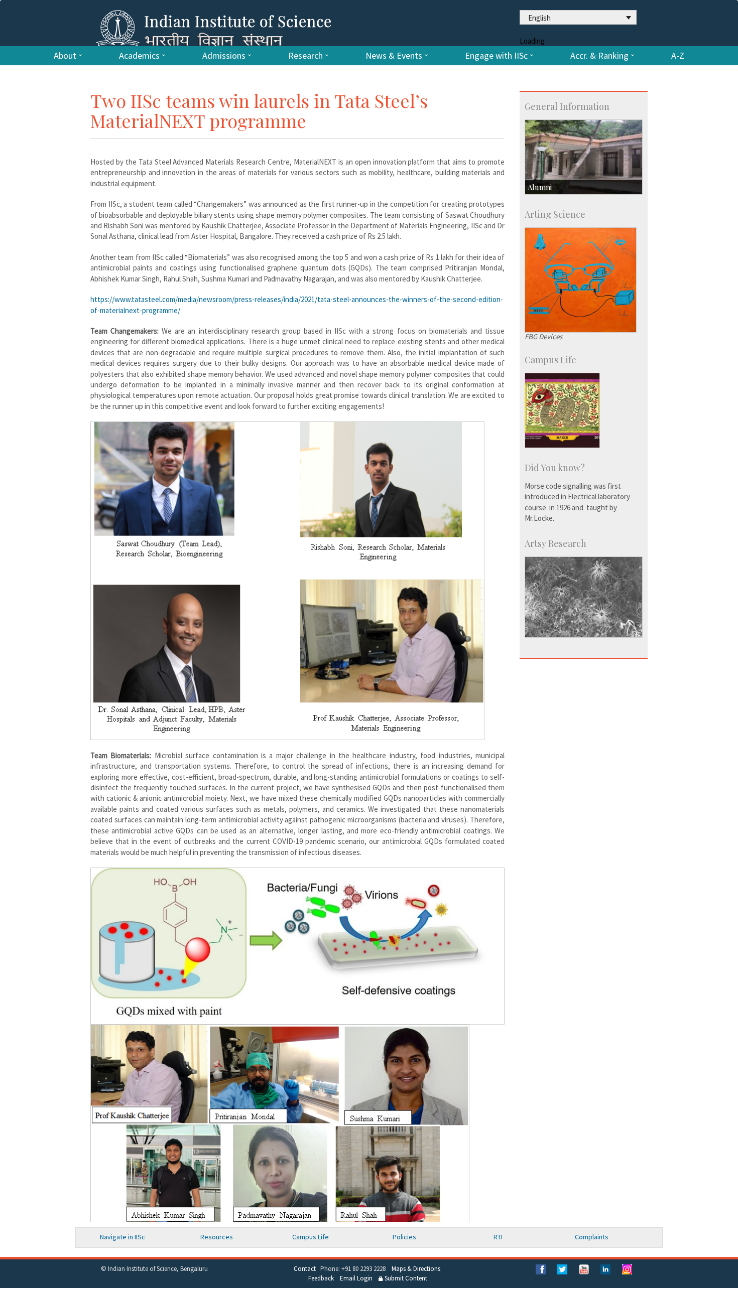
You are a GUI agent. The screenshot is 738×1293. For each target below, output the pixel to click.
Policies (404, 1236)
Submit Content (405, 1278)
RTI (498, 1236)
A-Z (677, 55)
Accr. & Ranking (599, 55)
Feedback (321, 1278)
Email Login (356, 1278)
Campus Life (310, 1236)
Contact (305, 1268)
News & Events (393, 55)
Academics (139, 55)
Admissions (223, 55)
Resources (216, 1236)
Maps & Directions (416, 1268)
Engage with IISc (496, 55)
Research (305, 55)
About (65, 55)
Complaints (591, 1236)
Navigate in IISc (122, 1236)
